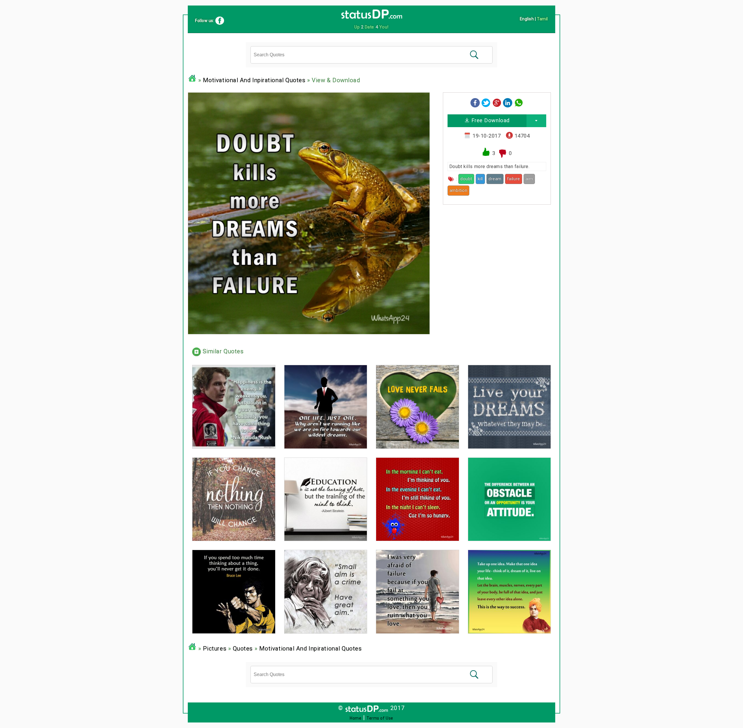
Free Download (490, 120)
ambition (458, 190)
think (476, 190)
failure (513, 178)
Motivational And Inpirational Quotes (254, 80)
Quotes (243, 648)
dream (495, 178)
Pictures (214, 648)
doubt (466, 178)
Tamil (542, 19)
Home (355, 718)
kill (480, 178)
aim (529, 178)
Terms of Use (380, 718)
